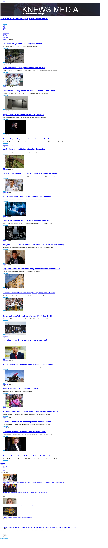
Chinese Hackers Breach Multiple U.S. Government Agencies (26, 220)
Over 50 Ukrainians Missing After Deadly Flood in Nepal (24, 68)
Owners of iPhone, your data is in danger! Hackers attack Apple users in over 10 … (22, 505)
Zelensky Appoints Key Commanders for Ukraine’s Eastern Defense (28, 139)
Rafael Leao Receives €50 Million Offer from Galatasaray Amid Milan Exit (30, 411)
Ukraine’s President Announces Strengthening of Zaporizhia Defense (29, 293)
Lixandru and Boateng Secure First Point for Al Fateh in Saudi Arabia (29, 91)
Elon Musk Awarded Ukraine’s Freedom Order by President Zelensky (28, 456)
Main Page (5, 24)
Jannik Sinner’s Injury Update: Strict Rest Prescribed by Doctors (27, 196)
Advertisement (6, 33)
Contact (4, 34)
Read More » (5, 48)
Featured (4, 25)
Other (4, 32)
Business (4, 29)
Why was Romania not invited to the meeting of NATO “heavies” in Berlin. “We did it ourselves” (25, 492)
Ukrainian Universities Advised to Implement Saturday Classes (27, 422)
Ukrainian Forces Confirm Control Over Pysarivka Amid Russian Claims (30, 173)
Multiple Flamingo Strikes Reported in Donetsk (20, 388)
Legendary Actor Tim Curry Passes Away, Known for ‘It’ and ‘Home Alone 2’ (31, 269)
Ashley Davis (5, 39)
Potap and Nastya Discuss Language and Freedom (22, 44)
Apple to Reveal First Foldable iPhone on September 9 (23, 115)
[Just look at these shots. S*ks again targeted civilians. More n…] (10, 515)
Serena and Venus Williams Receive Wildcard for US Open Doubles (28, 316)
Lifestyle (4, 30)
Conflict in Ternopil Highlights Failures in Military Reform (24, 149)
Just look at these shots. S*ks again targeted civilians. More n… (18, 517)
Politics (4, 28)
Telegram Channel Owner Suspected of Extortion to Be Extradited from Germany (33, 245)
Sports (4, 27)
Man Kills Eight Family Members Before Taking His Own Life (25, 340)
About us (5, 35)
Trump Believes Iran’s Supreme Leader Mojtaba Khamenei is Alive (28, 364)
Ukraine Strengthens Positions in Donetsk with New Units (24, 432)
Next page (2, 463)
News (4, 26)
